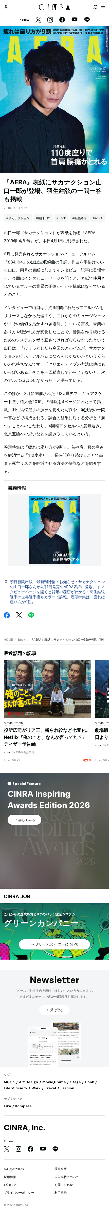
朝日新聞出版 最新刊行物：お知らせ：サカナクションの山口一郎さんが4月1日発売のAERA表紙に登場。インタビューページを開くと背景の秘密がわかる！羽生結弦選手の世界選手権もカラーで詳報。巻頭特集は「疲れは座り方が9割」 (57, 591)
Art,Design (28, 1082)
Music (9, 1082)
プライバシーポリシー (19, 1192)
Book (21, 639)
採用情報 (10, 1177)
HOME (8, 639)
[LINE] (87, 20)
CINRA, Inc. (24, 1127)
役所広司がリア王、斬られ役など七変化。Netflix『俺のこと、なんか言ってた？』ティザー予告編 (47, 737)
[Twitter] (38, 20)
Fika (7, 1106)
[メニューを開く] (103, 7)
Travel (50, 1088)
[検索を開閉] (95, 7)
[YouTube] (74, 20)
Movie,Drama (54, 1082)
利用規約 (61, 1192)
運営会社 (61, 1169)
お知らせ (10, 1185)
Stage (75, 1082)
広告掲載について (67, 1177)
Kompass (23, 1106)
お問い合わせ (64, 1185)
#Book (61, 218)
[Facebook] (62, 20)
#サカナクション (18, 218)
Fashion (67, 1088)
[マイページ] (6, 7)
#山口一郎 (43, 218)
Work (36, 1088)
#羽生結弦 (79, 218)
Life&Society (15, 1088)
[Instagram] (50, 20)
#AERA (98, 218)
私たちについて (14, 1169)
